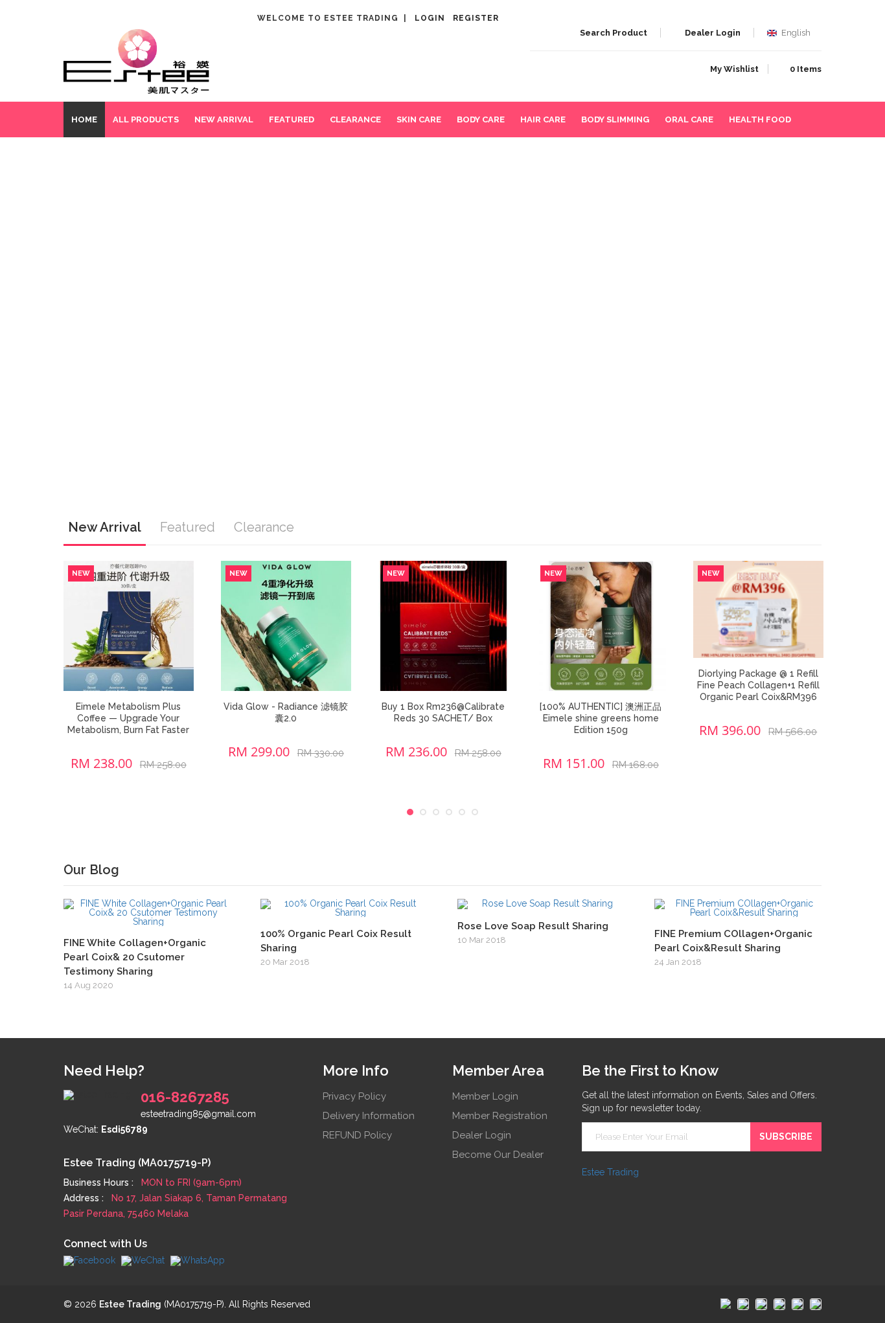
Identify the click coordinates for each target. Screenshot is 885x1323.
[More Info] (148, 912)
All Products (146, 119)
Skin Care (419, 119)
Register (476, 18)
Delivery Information (369, 1116)
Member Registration (499, 1116)
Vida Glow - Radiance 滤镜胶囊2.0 (286, 712)
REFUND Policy (357, 1135)
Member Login (485, 1096)
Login (430, 18)
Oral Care (689, 119)
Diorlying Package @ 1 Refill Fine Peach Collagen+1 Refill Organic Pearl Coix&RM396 (758, 685)
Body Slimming (615, 119)
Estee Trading (610, 1172)
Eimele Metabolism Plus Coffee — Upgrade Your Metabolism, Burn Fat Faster (128, 718)
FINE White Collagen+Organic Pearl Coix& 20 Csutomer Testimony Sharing (134, 957)
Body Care (481, 119)
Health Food (760, 119)
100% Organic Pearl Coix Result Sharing (335, 941)
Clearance (355, 119)
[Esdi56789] (143, 1260)
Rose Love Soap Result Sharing (532, 926)
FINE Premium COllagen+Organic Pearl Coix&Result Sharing (733, 941)
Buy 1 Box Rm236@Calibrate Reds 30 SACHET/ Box (443, 712)
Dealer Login (481, 1135)
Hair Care (543, 119)
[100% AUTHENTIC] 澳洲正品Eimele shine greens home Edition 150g (600, 718)
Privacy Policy (354, 1096)
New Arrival (223, 119)
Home (84, 119)
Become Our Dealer (498, 1154)
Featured (291, 119)
